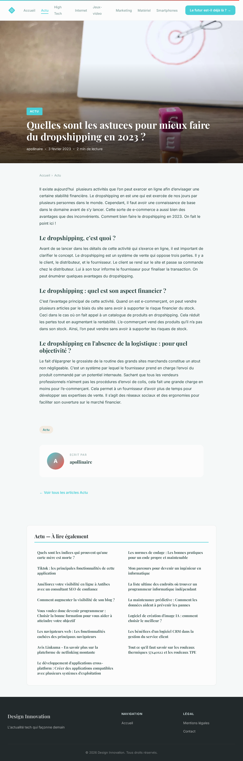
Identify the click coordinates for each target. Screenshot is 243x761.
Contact (189, 731)
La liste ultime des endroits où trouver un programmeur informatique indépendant (162, 586)
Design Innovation (29, 716)
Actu (44, 10)
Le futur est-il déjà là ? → (210, 10)
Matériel (144, 10)
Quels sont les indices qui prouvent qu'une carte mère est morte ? (72, 555)
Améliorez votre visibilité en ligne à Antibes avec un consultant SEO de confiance (73, 586)
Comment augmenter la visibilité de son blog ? (76, 599)
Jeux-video (97, 10)
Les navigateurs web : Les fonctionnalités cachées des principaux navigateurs (71, 634)
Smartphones (167, 10)
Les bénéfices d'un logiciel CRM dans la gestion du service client (161, 634)
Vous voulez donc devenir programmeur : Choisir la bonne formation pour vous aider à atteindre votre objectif (74, 615)
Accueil (29, 10)
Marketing (124, 10)
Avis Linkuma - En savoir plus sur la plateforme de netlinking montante (67, 650)
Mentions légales (196, 723)
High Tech (58, 10)
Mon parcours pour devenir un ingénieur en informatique (164, 571)
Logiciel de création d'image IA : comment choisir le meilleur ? (163, 618)
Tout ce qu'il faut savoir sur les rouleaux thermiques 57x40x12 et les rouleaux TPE (162, 650)
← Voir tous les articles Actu (63, 492)
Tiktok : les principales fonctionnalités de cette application (76, 571)
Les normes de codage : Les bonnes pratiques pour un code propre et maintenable (165, 555)
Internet (81, 10)
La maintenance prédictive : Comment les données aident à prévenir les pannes (162, 602)
